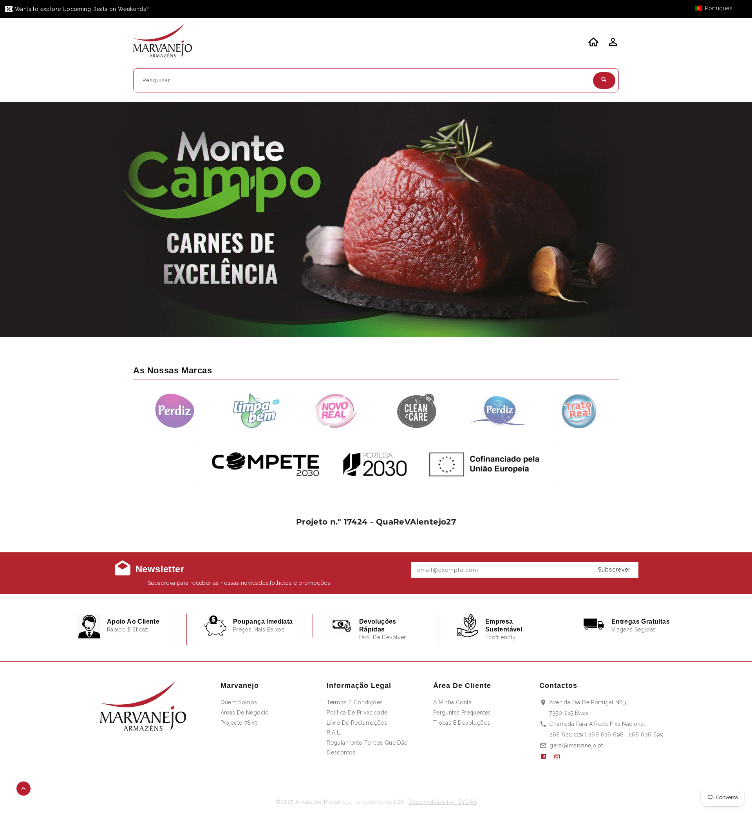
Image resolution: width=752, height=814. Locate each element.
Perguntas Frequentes (462, 712)
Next (725, 220)
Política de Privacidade (357, 712)
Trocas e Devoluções (461, 723)
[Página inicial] (167, 42)
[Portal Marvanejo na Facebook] (546, 757)
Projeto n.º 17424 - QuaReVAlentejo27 (376, 521)
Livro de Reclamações (357, 723)
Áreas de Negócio (245, 712)
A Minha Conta (452, 702)
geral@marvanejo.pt (576, 745)
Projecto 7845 (239, 723)
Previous (26, 220)
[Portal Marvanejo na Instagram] (560, 757)
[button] (717, 8)
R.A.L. (334, 732)
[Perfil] (612, 44)
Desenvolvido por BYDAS (443, 802)
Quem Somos (239, 702)
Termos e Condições (355, 702)
